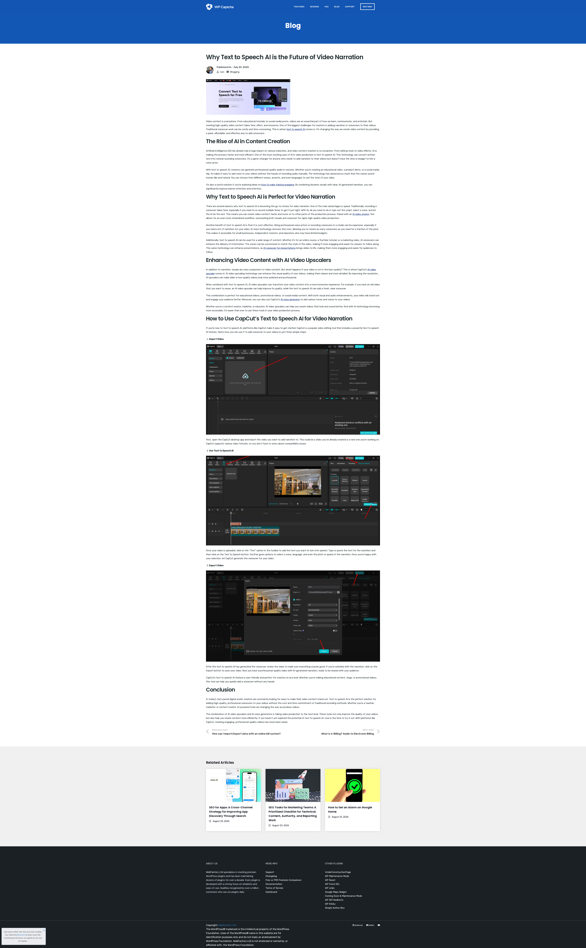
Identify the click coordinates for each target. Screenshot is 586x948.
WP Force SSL (332, 884)
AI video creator (361, 214)
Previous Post (246, 732)
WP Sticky (330, 904)
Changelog (271, 876)
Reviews (314, 6)
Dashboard (271, 892)
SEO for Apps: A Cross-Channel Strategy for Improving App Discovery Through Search (231, 811)
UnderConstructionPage (338, 872)
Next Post (347, 732)
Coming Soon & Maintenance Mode (343, 896)
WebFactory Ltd (214, 872)
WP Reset (330, 880)
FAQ (327, 6)
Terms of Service (274, 888)
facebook (358, 925)
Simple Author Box (335, 907)
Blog (336, 6)
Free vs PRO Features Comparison (284, 880)
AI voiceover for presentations (279, 248)
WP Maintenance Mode (337, 876)
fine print (21, 935)
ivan (222, 72)
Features (299, 6)
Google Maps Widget (336, 892)
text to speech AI (295, 129)
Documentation (274, 884)
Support (350, 6)
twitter (371, 925)
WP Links (330, 888)
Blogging (234, 72)
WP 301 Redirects (334, 900)
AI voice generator (290, 299)
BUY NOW (367, 6)
